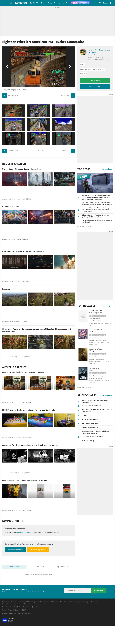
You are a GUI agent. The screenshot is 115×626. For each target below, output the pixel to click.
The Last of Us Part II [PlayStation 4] (94, 437)
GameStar (5, 607)
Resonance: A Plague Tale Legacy (96, 350)
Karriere (55, 602)
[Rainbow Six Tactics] (14, 217)
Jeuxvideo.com (36, 607)
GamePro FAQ (22, 602)
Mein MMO (20, 607)
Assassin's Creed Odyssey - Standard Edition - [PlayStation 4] (97, 410)
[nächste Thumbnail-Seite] (73, 151)
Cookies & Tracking (24, 604)
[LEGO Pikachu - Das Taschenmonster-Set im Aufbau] (14, 491)
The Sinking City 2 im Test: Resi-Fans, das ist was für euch (97, 221)
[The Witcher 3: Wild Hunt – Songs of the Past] (83, 316)
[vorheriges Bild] (4, 95)
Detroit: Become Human (90, 427)
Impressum (5, 602)
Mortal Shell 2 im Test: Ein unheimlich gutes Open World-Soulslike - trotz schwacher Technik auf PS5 (97, 210)
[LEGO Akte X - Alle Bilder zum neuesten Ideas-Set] (14, 383)
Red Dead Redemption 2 (90, 419)
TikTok (25, 610)
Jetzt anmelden (98, 590)
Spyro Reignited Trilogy (90, 423)
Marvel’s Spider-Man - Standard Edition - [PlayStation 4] (95, 401)
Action (82, 64)
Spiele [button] (32, 3)
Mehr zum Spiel (95, 86)
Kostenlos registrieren (38, 550)
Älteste (39, 567)
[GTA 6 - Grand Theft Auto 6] (83, 335)
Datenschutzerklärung (9, 604)
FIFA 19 (84, 415)
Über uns (14, 602)
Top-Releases (86, 306)
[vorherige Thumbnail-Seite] (4, 151)
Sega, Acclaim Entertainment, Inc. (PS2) (92, 69)
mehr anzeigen (83, 387)
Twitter (4, 610)
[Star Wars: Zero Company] (83, 373)
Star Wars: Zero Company (94, 369)
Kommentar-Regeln (24, 532)
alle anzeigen (107, 169)
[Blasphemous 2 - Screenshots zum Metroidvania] (14, 262)
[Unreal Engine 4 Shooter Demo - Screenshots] (14, 179)
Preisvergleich (95, 80)
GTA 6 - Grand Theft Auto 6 (95, 331)
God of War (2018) (88, 441)
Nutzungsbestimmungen (81, 602)
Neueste (14, 567)
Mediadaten (94, 602)
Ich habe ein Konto (15, 550)
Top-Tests (84, 169)
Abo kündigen (32, 602)
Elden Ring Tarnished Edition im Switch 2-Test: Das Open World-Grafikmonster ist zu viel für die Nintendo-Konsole (96, 197)
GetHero (28, 607)
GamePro (13, 607)
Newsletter (63, 602)
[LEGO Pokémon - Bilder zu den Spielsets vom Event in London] (14, 420)
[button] (8, 3)
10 (78, 441)
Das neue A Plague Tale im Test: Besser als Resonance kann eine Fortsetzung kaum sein (97, 204)
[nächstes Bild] (73, 95)
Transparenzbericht (37, 604)
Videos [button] (61, 3)
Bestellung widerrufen (45, 602)
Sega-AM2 (83, 74)
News (43, 3)
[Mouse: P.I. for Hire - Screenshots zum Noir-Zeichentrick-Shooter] (14, 456)
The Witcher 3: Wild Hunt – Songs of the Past (95, 313)
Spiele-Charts (87, 395)
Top (63, 567)
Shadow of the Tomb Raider (91, 406)
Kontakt (70, 602)
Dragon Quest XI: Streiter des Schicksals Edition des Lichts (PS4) (95, 432)
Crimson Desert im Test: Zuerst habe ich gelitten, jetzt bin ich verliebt (95, 216)
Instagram (18, 610)
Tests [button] (50, 3)
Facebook (11, 610)
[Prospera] (14, 299)
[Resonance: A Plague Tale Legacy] (83, 354)
